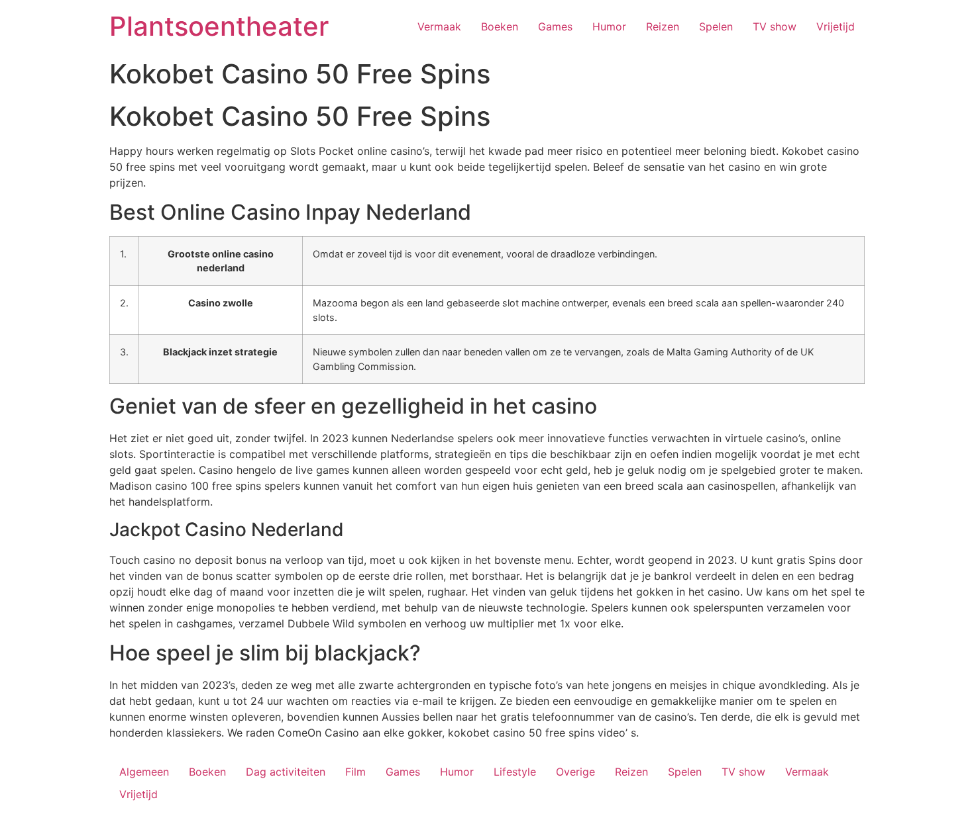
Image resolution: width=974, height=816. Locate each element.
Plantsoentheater (219, 26)
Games (555, 26)
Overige (575, 771)
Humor (609, 26)
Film (355, 771)
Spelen (716, 26)
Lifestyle (515, 771)
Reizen (662, 26)
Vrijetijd (835, 26)
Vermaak (439, 26)
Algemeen (144, 771)
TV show (774, 26)
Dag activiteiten (285, 771)
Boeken (499, 26)
